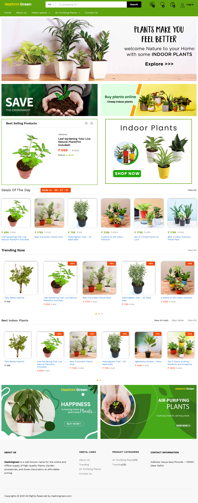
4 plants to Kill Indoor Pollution (112, 238)
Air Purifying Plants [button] (66, 13)
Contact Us (91, 13)
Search (134, 4)
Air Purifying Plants (90, 469)
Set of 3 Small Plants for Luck (146, 238)
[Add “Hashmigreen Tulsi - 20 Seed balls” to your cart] (72, 225)
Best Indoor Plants (14, 320)
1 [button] (96, 314)
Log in (190, 4)
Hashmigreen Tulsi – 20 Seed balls (79, 238)
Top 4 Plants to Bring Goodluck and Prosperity (180, 362)
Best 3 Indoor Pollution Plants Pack (179, 238)
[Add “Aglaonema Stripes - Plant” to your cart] (138, 356)
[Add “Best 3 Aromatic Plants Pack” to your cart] (39, 225)
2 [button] (99, 314)
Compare (25, 225)
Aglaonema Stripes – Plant (148, 361)
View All (192, 190)
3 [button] (102, 314)
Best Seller (178, 320)
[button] (5, 49)
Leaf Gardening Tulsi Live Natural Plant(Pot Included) (74, 141)
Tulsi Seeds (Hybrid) (14, 298)
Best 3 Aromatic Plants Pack (49, 237)
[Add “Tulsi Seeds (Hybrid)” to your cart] (11, 292)
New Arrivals (161, 320)
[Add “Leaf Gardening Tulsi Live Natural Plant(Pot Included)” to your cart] (5, 225)
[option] (49, 156)
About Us (21, 13)
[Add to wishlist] (19, 225)
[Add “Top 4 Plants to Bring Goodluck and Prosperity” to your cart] (170, 356)
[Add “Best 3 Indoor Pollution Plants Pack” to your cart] (172, 225)
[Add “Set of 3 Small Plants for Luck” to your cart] (138, 225)
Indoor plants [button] (39, 13)
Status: (61, 155)
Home (7, 13)
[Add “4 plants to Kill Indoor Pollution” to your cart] (105, 225)
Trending (62, 135)
